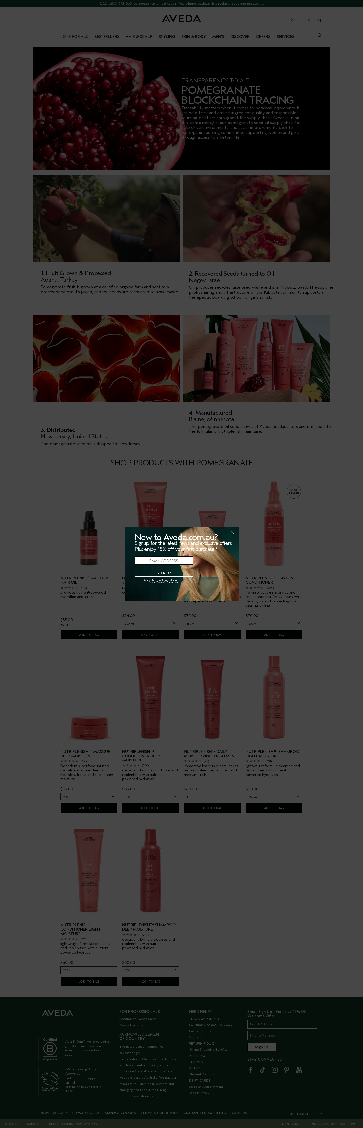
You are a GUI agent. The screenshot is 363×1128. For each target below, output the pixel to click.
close (219, 532)
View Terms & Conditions (163, 582)
